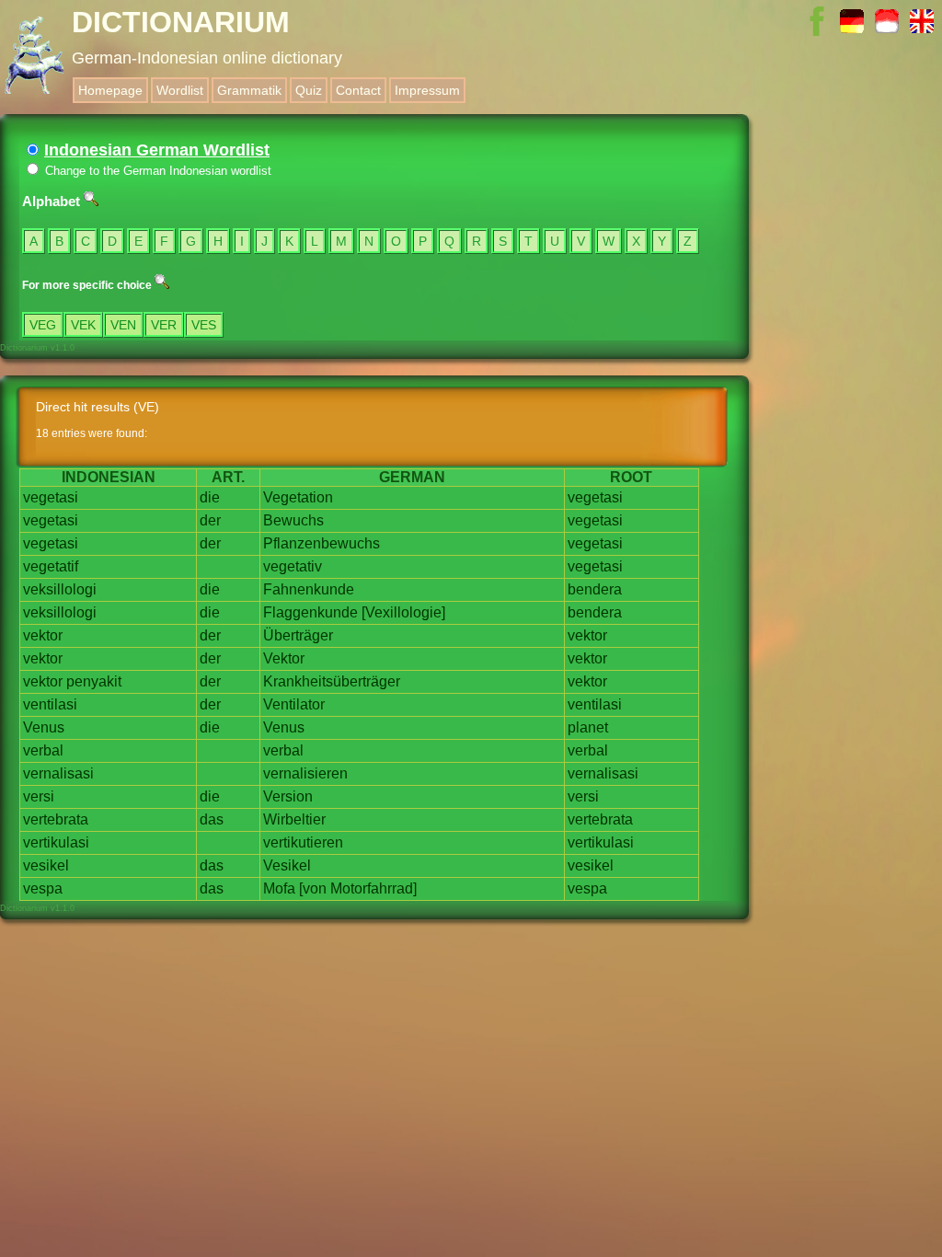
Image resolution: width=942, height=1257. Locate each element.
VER (164, 324)
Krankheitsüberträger (331, 681)
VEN (123, 324)
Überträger (298, 635)
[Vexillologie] (403, 612)
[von (313, 888)
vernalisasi (58, 773)
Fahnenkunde (308, 589)
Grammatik (249, 90)
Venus (43, 727)
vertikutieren (303, 842)
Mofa (279, 888)
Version (288, 796)
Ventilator (294, 704)
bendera (595, 589)
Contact (358, 90)
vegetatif (50, 566)
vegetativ (292, 566)
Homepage (110, 90)
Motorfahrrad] (373, 888)
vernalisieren (305, 773)
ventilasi (50, 704)
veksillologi (60, 589)
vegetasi (50, 497)
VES (203, 324)
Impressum (427, 90)
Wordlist (179, 90)
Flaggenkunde (310, 612)
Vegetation (298, 497)
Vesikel (287, 865)
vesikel (46, 865)
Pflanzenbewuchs (321, 543)
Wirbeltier (294, 819)
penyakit (93, 681)
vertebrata (55, 819)
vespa (43, 888)
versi (38, 796)
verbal (43, 750)
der (210, 520)
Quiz (308, 90)
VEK (83, 324)
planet (588, 727)
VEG (42, 324)
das (212, 819)
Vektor (283, 658)
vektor (43, 635)
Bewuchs (293, 520)
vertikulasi (56, 842)
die (210, 497)
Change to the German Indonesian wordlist (156, 171)
